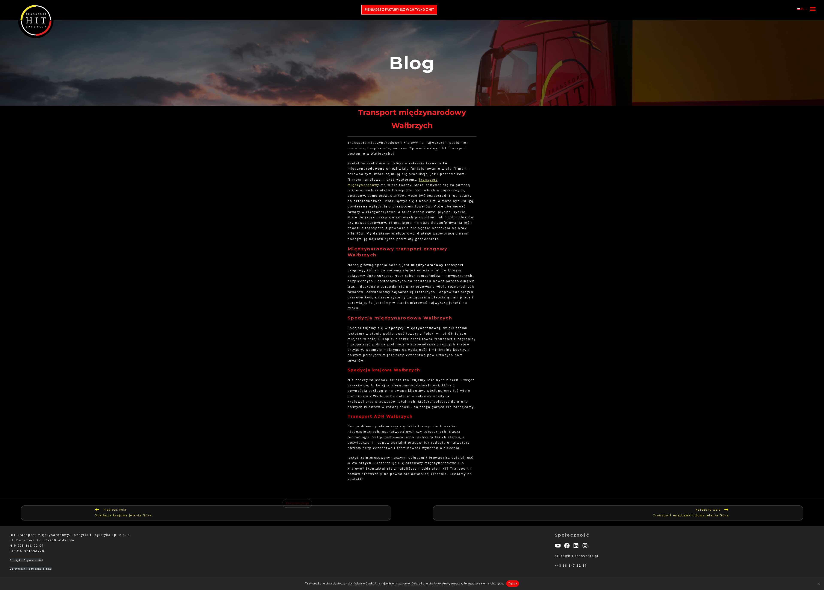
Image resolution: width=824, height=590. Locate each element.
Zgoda (512, 583)
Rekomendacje (297, 503)
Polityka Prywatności (26, 560)
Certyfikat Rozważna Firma (31, 568)
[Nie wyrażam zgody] (818, 583)
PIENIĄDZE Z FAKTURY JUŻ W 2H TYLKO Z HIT (399, 9)
